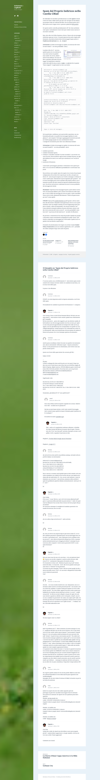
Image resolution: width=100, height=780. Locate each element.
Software (16, 98)
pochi (64, 138)
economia (16, 45)
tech (15, 103)
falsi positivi (75, 24)
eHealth (16, 47)
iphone (16, 59)
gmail (70, 254)
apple (15, 36)
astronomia (17, 40)
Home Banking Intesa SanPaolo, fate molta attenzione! (73, 242)
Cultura (16, 38)
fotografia (16, 52)
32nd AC (17, 91)
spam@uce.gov (60, 416)
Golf (15, 61)
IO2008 (16, 100)
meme (15, 75)
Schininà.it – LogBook (19, 7)
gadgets (16, 56)
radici (16, 82)
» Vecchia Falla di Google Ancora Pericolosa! (59, 438)
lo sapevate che (17, 70)
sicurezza (16, 96)
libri (15, 68)
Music (15, 77)
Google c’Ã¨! (58, 240)
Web (15, 107)
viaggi (16, 84)
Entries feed (17, 132)
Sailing (15, 89)
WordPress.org (17, 137)
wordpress (16, 119)
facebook (17, 110)
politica (15, 87)
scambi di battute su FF (60, 201)
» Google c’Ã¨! (51, 444)
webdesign (17, 114)
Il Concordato (17, 66)
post (67, 138)
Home (15, 63)
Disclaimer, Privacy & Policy (20, 27)
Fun (15, 54)
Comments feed (17, 135)
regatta (16, 93)
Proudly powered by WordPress (63, 777)
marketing (16, 73)
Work (15, 121)
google (16, 112)
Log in (15, 130)
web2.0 (15, 117)
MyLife (15, 80)
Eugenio (16, 24)
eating (15, 43)
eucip (15, 49)
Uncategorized (17, 105)
